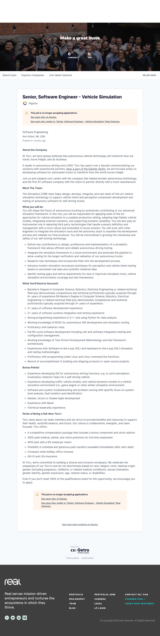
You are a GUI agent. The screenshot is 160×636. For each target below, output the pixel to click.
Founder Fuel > (135, 599)
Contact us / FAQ (136, 594)
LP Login (100, 608)
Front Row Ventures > (140, 603)
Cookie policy (88, 558)
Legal (98, 603)
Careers (100, 599)
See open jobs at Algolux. (44, 117)
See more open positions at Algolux (80, 524)
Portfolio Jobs (105, 594)
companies (32, 75)
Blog (72, 608)
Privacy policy (73, 558)
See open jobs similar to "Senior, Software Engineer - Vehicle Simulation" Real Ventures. (75, 121)
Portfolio (76, 594)
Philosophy (77, 599)
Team (72, 603)
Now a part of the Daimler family (85, 168)
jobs (9, 75)
